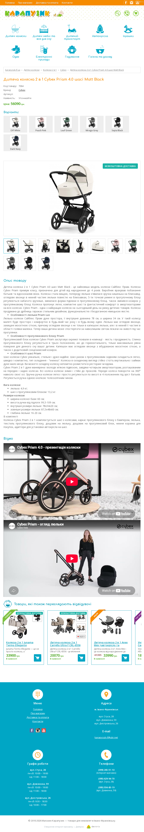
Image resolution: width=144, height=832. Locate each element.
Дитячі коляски (15, 36)
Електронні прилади (44, 58)
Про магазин (25, 2)
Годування (72, 57)
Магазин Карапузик (53, 820)
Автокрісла (100, 36)
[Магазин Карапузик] (35, 16)
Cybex (22, 90)
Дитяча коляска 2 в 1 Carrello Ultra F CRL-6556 (65, 644)
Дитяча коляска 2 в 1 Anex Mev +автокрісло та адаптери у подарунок (111, 645)
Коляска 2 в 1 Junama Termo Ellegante (19, 644)
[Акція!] (111, 626)
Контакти (67, 2)
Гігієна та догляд (100, 57)
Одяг (15, 57)
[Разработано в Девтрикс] (93, 827)
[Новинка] (23, 626)
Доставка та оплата (47, 2)
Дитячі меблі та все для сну (44, 37)
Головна (10, 2)
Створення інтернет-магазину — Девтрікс (64, 826)
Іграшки (128, 36)
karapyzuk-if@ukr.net (106, 737)
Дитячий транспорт (72, 37)
